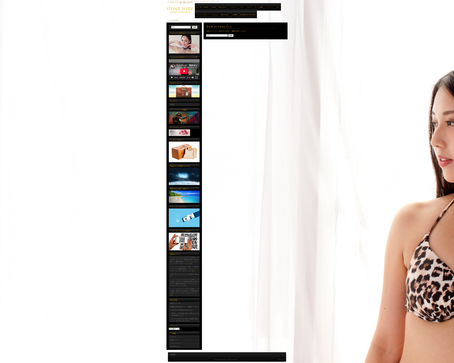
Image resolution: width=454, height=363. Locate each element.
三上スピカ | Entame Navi (189, 274)
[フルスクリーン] (196, 77)
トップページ (269, 7)
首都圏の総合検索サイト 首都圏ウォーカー (184, 307)
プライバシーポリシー (202, 14)
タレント (249, 7)
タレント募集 (259, 7)
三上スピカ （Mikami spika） (221, 14)
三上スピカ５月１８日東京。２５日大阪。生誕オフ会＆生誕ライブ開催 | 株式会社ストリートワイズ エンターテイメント (184, 291)
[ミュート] (193, 77)
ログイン (173, 337)
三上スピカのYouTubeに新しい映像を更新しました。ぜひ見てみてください (184, 320)
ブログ (278, 7)
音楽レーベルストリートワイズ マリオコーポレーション (193, 9)
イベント (241, 7)
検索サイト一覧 (175, 303)
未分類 (172, 104)
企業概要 (234, 14)
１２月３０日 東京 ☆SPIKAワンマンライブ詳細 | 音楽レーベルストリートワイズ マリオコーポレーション (184, 269)
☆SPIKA (213, 7)
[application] (184, 71)
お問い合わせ (222, 7)
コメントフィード (176, 343)
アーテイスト (233, 7)
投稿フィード (174, 340)
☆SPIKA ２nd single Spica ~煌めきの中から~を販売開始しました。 (185, 314)
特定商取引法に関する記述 (248, 14)
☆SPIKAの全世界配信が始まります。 (182, 310)
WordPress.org (175, 346)
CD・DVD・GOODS (202, 7)
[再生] (172, 77)
